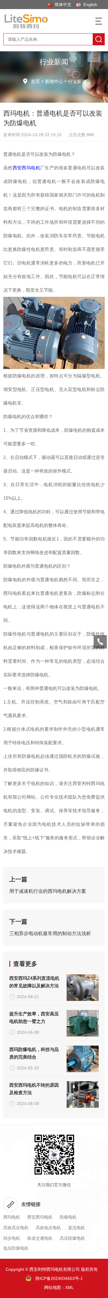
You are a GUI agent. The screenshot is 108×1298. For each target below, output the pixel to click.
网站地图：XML (59, 1287)
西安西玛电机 (26, 167)
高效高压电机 (15, 1227)
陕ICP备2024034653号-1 (59, 1278)
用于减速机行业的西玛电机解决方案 (47, 891)
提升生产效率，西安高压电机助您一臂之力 (34, 1017)
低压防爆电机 (15, 1248)
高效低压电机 (48, 1227)
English (89, 4)
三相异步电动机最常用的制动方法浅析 (50, 933)
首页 (35, 81)
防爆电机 (68, 1217)
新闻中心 (54, 81)
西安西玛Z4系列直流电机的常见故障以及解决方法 (34, 982)
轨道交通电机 (39, 1238)
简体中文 (61, 4)
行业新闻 (77, 81)
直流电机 (76, 1227)
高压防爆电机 (72, 1238)
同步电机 (11, 1238)
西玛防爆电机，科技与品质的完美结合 (34, 1053)
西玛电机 (11, 1217)
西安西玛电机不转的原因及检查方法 (34, 1088)
